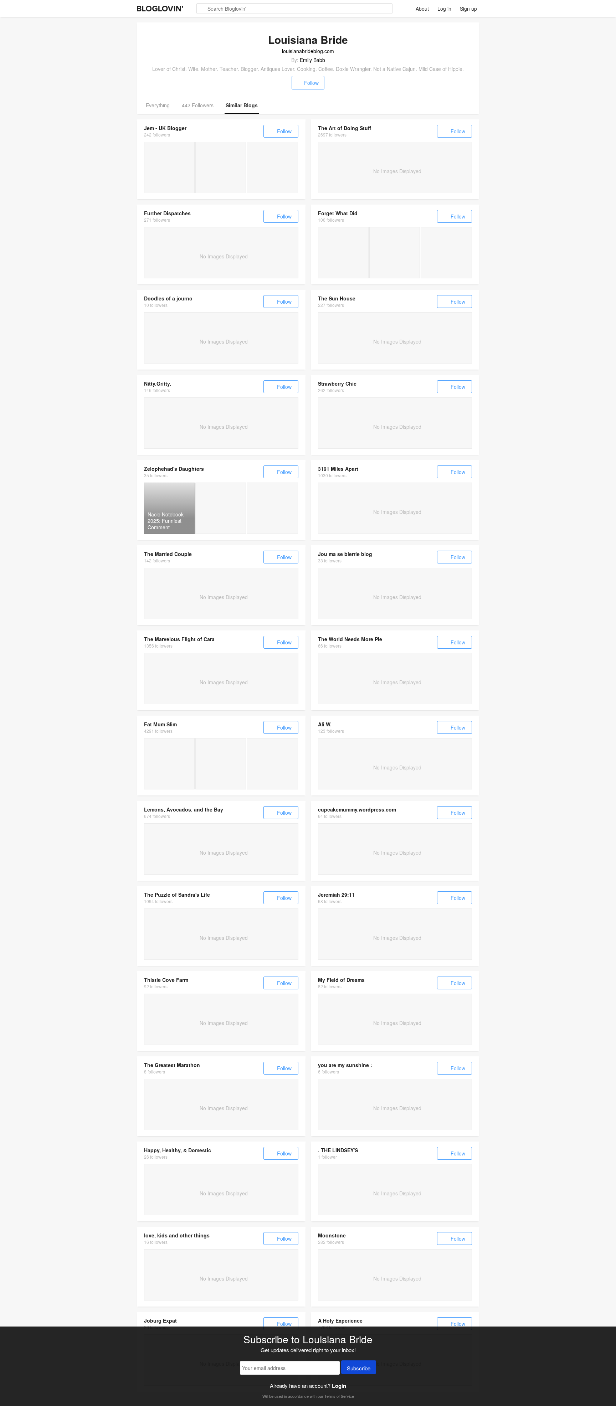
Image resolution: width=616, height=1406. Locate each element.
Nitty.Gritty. (157, 383)
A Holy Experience (340, 1320)
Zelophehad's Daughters (174, 468)
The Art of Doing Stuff (344, 128)
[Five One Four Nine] (220, 167)
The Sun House (336, 298)
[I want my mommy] (169, 167)
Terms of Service (339, 1396)
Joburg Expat (160, 1320)
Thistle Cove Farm (166, 979)
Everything (158, 105)
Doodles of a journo (168, 298)
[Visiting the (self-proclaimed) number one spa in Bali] (169, 763)
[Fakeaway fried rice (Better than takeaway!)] (272, 763)
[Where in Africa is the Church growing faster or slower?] (272, 508)
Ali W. (325, 724)
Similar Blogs (242, 105)
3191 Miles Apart (338, 468)
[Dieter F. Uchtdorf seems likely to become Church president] (220, 508)
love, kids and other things (177, 1235)
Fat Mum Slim (160, 724)
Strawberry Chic (337, 383)
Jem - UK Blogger (165, 128)
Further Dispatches (167, 213)
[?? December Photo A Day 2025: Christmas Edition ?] (220, 763)
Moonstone (332, 1235)
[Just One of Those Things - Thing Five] (446, 252)
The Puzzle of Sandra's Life (177, 894)
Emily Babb (312, 59)
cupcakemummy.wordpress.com (357, 809)
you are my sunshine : (345, 1064)
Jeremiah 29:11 (336, 894)
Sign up (468, 8)
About (422, 8)
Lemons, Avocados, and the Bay (183, 809)
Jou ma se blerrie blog (345, 553)
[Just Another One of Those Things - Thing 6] (394, 252)
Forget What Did (338, 213)
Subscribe (358, 1368)
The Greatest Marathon (172, 1064)
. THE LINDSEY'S (338, 1150)
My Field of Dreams (341, 979)
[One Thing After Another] (343, 252)
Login (339, 1386)
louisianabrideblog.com (308, 51)
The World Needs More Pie (350, 639)
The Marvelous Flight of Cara (179, 639)
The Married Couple (168, 553)
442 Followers (198, 105)
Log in (444, 8)
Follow (311, 82)
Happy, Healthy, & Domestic (177, 1150)
